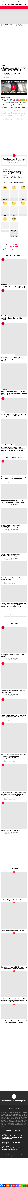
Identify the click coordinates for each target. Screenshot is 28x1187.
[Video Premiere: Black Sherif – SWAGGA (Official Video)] (14, 516)
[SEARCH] (26, 7)
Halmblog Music (5, 1146)
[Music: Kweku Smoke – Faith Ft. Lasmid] (14, 303)
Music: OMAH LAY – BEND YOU (11, 830)
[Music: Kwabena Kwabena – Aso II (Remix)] (14, 640)
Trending (22, 5)
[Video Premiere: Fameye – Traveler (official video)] (14, 568)
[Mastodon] (16, 100)
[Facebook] (2, 100)
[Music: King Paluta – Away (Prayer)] (7, 16)
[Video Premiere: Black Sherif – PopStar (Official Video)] (14, 543)
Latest (4, 5)
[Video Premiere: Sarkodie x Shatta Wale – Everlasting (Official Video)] (14, 491)
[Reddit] (8, 100)
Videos (3, 411)
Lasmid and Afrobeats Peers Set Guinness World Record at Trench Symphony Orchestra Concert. (14, 1137)
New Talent (11, 444)
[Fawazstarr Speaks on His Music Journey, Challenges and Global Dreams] (14, 339)
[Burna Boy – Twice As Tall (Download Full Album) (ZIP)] (14, 676)
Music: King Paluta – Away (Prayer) (13, 287)
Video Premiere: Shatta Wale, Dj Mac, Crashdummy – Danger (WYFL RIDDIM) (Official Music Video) (13, 605)
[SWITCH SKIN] (24, 7)
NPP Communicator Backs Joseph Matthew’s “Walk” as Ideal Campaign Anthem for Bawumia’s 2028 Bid (13, 449)
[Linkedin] (11, 100)
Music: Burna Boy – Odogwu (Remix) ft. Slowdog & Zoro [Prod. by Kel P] (13, 1148)
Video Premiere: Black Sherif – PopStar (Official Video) (11, 555)
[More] (25, 100)
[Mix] (19, 100)
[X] (5, 100)
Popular (11, 5)
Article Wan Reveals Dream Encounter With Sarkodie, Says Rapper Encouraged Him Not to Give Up (13, 756)
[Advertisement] (14, 50)
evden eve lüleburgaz (7, 1140)
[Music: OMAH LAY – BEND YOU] (14, 815)
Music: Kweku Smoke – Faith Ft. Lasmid (14, 930)
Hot (16, 5)
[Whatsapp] (22, 100)
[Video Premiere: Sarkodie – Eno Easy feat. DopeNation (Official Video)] (14, 405)
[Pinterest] (14, 100)
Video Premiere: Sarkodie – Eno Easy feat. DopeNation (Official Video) (13, 415)
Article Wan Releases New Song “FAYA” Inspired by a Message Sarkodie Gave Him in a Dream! (14, 393)
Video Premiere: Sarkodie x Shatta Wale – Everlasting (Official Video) (12, 501)
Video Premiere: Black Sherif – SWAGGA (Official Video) (11, 526)
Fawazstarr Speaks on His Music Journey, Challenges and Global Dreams (12, 359)
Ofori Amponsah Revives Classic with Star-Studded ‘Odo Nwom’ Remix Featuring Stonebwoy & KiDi (13, 794)
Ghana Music (4, 284)
